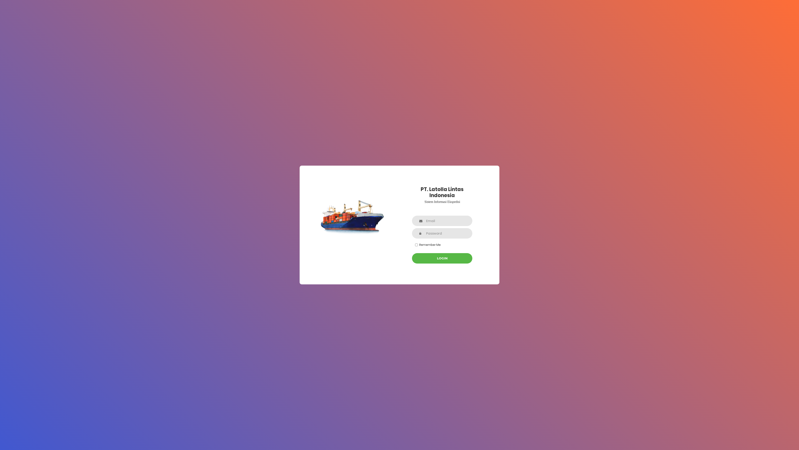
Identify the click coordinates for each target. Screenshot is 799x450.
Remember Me (430, 245)
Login (442, 258)
